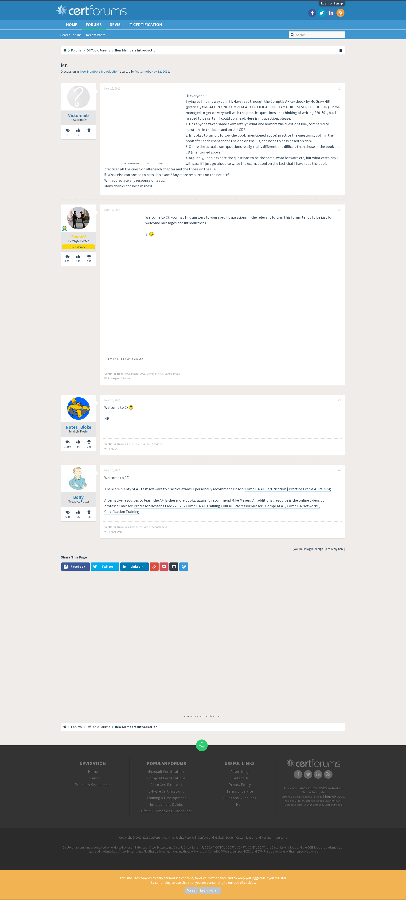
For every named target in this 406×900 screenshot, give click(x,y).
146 (89, 446)
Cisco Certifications (166, 784)
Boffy (78, 497)
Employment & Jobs (166, 804)
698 (67, 517)
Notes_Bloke (78, 427)
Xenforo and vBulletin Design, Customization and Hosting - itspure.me (242, 838)
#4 (339, 470)
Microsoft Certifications (166, 771)
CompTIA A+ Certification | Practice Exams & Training (288, 489)
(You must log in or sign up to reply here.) (319, 549)
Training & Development (166, 797)
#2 (339, 210)
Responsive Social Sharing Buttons (302, 804)
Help (240, 804)
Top (202, 746)
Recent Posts (95, 35)
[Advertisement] (143, 126)
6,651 (67, 261)
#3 (339, 400)
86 (89, 517)
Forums (94, 24)
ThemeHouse (333, 796)
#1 (339, 88)
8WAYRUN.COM (333, 800)
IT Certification (145, 24)
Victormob (142, 71)
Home (71, 24)
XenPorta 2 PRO (293, 800)
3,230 (67, 446)
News (115, 24)
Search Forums (71, 35)
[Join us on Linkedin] (331, 12)
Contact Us (240, 778)
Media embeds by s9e (313, 792)
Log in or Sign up (332, 3)
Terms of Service (239, 791)
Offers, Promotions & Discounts (166, 811)
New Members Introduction (99, 71)
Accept (192, 890)
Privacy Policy (240, 784)
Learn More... (209, 890)
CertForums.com (333, 804)
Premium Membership (93, 784)
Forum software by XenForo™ (312, 788)
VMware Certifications (166, 791)
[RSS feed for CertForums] (340, 12)
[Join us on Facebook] (312, 12)
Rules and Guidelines (239, 797)
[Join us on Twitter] (321, 12)
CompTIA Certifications (166, 778)
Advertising (239, 771)
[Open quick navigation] (341, 50)
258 (89, 261)
